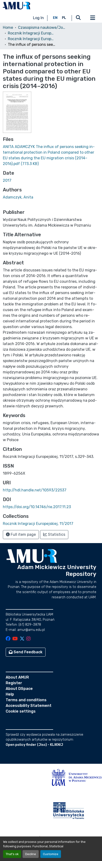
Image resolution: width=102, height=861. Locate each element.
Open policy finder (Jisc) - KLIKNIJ (34, 745)
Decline (30, 854)
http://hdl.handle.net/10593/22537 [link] (34, 490)
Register (14, 683)
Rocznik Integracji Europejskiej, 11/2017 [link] (31, 39)
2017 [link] (7, 180)
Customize (50, 854)
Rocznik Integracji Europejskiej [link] (31, 33)
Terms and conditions (26, 700)
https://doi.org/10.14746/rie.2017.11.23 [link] (37, 507)
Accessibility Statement (28, 705)
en (55, 18)
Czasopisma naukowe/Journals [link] (41, 27)
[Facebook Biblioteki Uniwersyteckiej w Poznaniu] (8, 639)
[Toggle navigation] (92, 17)
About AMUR (17, 677)
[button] (16, 5)
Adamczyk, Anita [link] (18, 197)
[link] (51, 155)
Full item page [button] (23, 534)
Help (10, 694)
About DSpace (19, 688)
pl (64, 18)
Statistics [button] (56, 534)
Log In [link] (38, 18)
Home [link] (8, 27)
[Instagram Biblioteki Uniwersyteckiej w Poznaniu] (28, 639)
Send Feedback (27, 652)
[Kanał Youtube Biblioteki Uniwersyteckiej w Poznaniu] (15, 639)
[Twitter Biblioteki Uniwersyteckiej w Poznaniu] (22, 639)
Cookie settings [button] (21, 711)
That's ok (12, 854)
